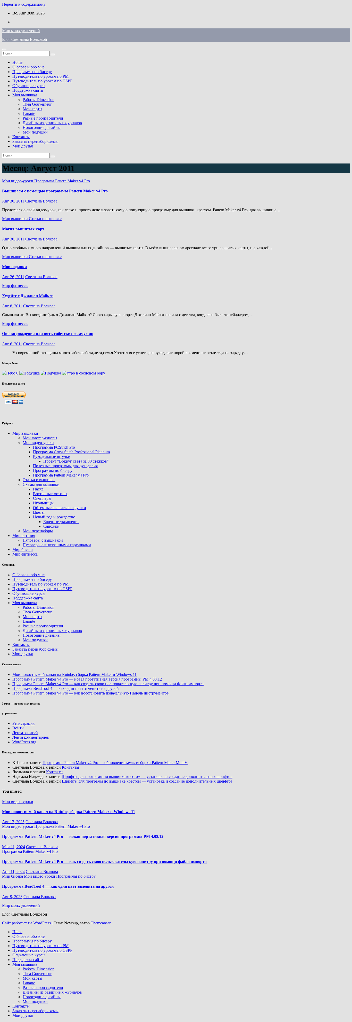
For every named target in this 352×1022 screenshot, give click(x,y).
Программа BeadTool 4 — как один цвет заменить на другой (65, 688)
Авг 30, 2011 (13, 201)
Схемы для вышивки (41, 484)
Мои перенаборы (38, 531)
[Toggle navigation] (4, 49)
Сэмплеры (42, 498)
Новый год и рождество (54, 517)
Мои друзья (22, 146)
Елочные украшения (61, 521)
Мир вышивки (15, 218)
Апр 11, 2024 (13, 871)
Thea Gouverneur (37, 104)
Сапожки (51, 526)
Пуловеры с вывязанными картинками (57, 545)
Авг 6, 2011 (12, 344)
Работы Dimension (38, 99)
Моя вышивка (24, 95)
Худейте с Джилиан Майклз (27, 296)
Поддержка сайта (27, 90)
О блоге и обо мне (28, 67)
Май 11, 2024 (13, 847)
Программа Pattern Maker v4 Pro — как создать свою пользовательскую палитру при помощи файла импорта (108, 684)
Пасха (38, 489)
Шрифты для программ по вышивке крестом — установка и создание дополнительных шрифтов (147, 776)
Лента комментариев (30, 737)
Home (17, 62)
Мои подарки (14, 266)
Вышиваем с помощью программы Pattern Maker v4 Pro (55, 191)
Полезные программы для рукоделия (65, 466)
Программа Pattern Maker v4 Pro (62, 181)
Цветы (39, 512)
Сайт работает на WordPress (27, 923)
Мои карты (32, 109)
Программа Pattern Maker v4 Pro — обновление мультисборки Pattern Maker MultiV (115, 762)
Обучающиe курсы (28, 85)
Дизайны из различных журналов (52, 123)
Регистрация (23, 723)
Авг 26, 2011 (13, 277)
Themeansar (101, 923)
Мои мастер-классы (40, 438)
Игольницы (43, 503)
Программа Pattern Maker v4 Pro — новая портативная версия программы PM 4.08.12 (87, 679)
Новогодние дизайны (42, 127)
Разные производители (43, 118)
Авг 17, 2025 (13, 822)
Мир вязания (23, 535)
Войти (18, 728)
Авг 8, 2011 (12, 306)
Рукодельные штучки (51, 456)
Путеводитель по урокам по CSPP (42, 81)
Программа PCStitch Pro (54, 447)
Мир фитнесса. (15, 285)
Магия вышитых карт (23, 229)
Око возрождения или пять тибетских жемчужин (47, 333)
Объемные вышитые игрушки (59, 507)
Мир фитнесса (25, 554)
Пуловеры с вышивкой (43, 540)
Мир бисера (22, 549)
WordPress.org (24, 742)
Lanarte (29, 113)
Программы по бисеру (32, 71)
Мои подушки (35, 132)
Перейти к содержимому (24, 4)
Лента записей (25, 732)
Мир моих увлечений (21, 30)
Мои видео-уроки (18, 181)
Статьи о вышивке (45, 218)
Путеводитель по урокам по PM (40, 76)
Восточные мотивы (50, 494)
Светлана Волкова (41, 201)
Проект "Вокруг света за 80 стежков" (76, 461)
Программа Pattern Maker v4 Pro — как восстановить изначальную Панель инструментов (90, 693)
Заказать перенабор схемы (35, 141)
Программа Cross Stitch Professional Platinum (71, 452)
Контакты (21, 137)
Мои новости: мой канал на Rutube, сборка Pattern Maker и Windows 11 (74, 674)
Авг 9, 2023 (12, 896)
